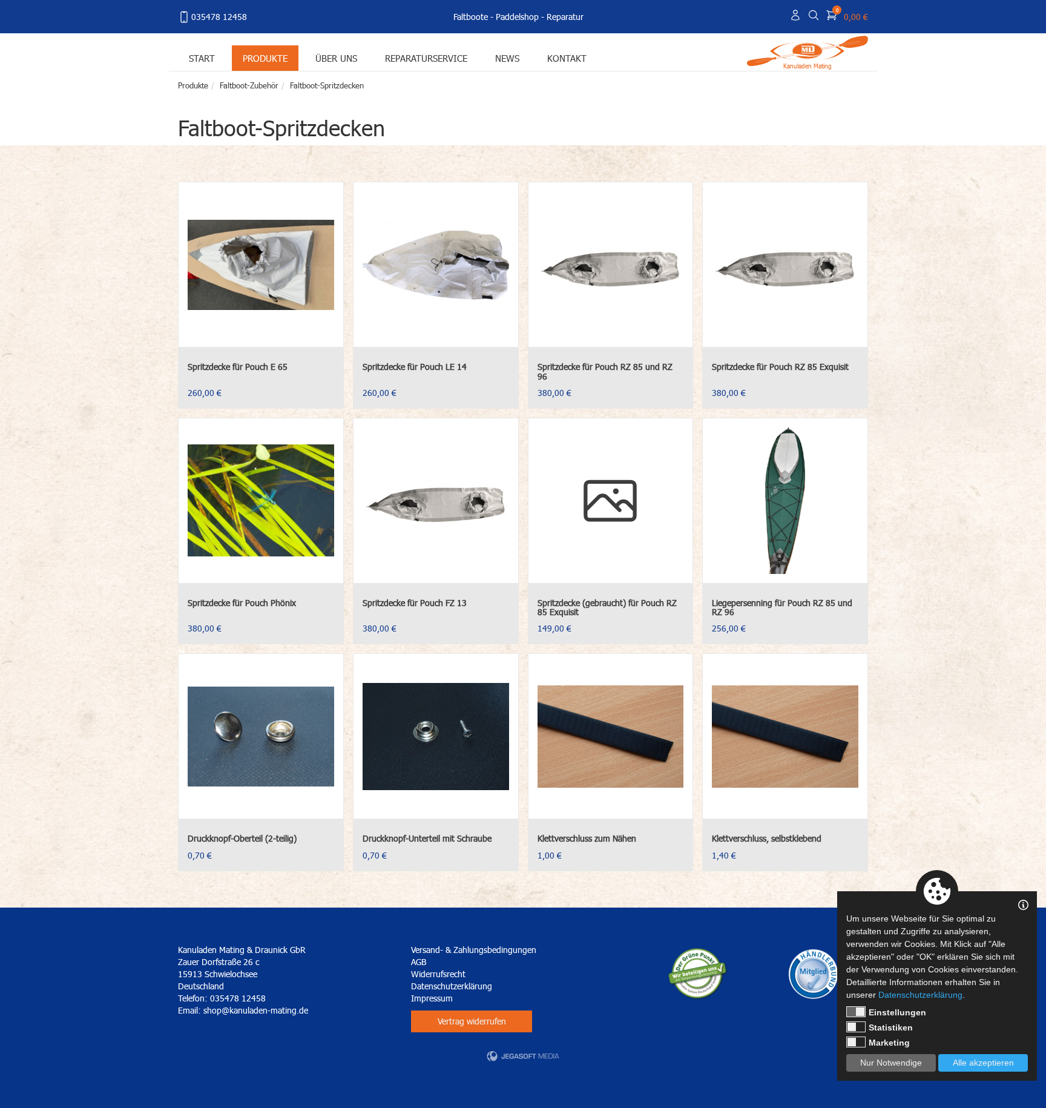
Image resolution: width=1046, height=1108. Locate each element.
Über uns (336, 58)
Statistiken (891, 1027)
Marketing (889, 1042)
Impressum (432, 998)
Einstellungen (897, 1012)
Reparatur (565, 17)
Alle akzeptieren (983, 1062)
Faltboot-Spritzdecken (327, 85)
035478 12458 (219, 17)
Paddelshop (517, 17)
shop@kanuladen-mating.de (255, 1010)
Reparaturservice (426, 58)
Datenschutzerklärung (451, 986)
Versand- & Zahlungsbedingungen (473, 950)
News (507, 58)
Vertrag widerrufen (472, 1021)
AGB (418, 962)
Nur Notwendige (891, 1062)
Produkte (265, 58)
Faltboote (470, 17)
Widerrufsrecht (438, 974)
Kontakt (567, 58)
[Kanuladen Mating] (807, 50)
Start (202, 58)
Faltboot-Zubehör (249, 85)
